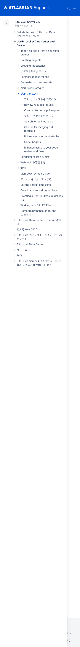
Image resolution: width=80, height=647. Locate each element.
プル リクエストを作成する (40, 99)
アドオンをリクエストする (36, 179)
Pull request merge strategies (42, 136)
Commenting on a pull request (42, 110)
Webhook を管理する (32, 162)
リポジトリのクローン (33, 71)
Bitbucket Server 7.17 (27, 21)
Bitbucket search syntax (35, 156)
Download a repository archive (38, 190)
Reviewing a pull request (39, 104)
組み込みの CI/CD (27, 229)
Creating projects (30, 60)
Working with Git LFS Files (35, 205)
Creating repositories (33, 65)
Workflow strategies (32, 88)
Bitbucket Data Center (30, 244)
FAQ (19, 255)
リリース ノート (26, 249)
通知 (23, 168)
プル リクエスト (29, 93)
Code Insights (32, 141)
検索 (68, 8)
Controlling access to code (36, 82)
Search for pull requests (38, 121)
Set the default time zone (35, 184)
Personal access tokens (34, 76)
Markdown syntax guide (35, 173)
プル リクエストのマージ (38, 115)
